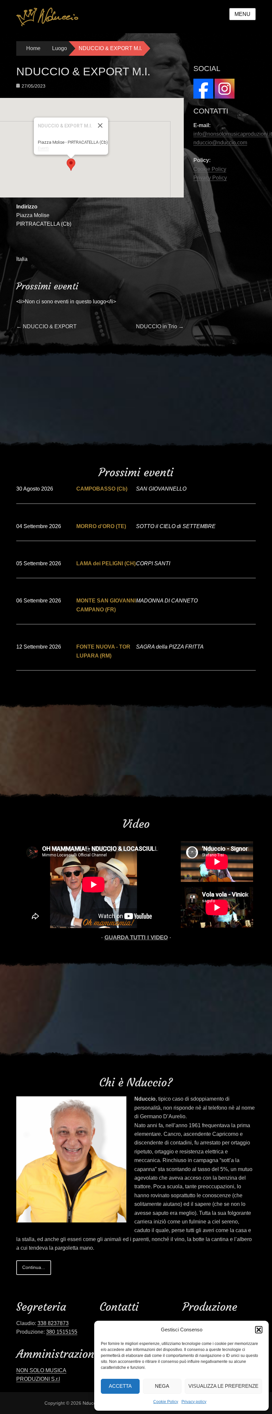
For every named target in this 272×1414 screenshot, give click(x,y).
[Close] (100, 125)
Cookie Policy (165, 1401)
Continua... (33, 1267)
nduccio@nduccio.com (220, 142)
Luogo (59, 48)
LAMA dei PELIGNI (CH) (106, 563)
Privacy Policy (210, 178)
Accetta (120, 1386)
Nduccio (91, 1403)
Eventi (43, 148)
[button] (258, 1329)
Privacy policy (193, 1401)
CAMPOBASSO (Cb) (101, 489)
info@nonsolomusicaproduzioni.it (232, 134)
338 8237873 (53, 1323)
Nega (162, 1386)
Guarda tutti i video (136, 937)
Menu (242, 14)
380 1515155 (61, 1332)
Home (33, 48)
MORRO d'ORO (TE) (101, 526)
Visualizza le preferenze (223, 1386)
